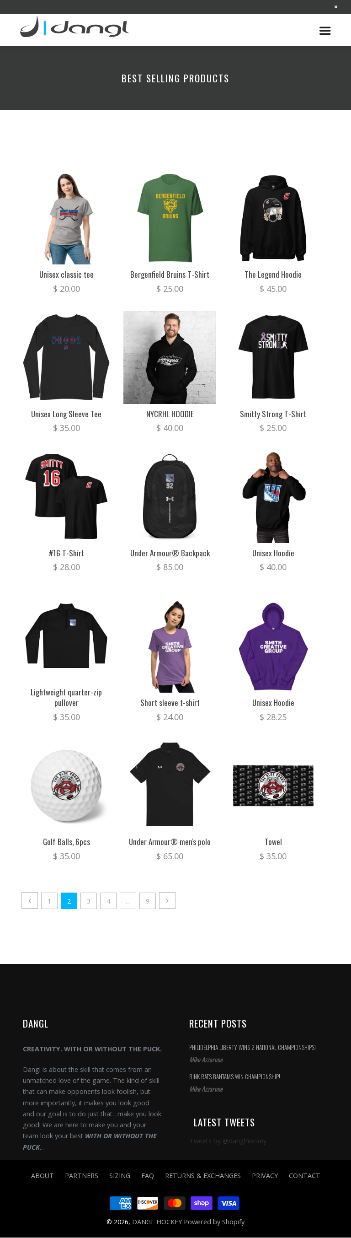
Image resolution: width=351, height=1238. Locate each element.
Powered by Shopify (214, 1221)
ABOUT (42, 1175)
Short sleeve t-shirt (170, 702)
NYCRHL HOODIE (170, 414)
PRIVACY (265, 1175)
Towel (273, 841)
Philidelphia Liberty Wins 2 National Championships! (252, 1047)
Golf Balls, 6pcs (66, 841)
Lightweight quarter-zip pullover (66, 697)
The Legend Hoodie (273, 274)
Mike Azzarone (206, 1059)
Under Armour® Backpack (170, 553)
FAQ (147, 1175)
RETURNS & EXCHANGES (203, 1175)
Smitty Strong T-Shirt (273, 414)
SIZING (119, 1175)
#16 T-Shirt (66, 553)
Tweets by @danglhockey (227, 1140)
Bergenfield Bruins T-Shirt (169, 274)
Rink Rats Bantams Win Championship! (234, 1076)
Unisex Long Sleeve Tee (66, 414)
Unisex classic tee (66, 274)
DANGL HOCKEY (79, 30)
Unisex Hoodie (273, 553)
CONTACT (304, 1175)
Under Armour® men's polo (170, 841)
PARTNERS (81, 1175)
